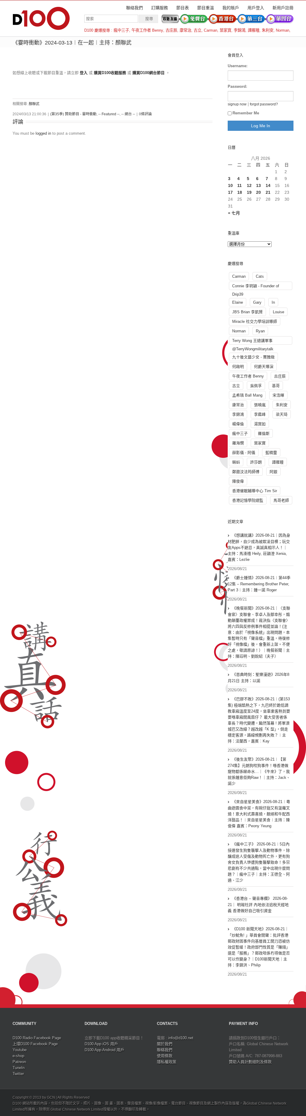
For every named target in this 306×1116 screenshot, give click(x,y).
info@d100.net (180, 1038)
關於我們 (164, 1044)
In (273, 302)
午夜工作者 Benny (147, 30)
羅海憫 (238, 443)
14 (268, 185)
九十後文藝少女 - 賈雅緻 (253, 357)
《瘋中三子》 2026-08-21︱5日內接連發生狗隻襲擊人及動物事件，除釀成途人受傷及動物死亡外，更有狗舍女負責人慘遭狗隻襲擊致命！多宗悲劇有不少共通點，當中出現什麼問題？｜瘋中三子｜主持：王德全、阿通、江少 (259, 862)
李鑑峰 (260, 414)
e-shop (18, 1056)
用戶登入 (255, 7)
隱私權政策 (166, 1062)
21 (268, 192)
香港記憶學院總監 (247, 500)
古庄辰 (171, 30)
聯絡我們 (134, 7)
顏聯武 (34, 104)
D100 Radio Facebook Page (37, 1038)
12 (249, 185)
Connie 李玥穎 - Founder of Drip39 (255, 287)
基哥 (276, 385)
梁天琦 (281, 414)
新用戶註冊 (283, 7)
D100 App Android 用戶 (104, 1050)
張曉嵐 (260, 405)
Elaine (237, 302)
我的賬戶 (230, 7)
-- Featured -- (109, 114)
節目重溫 (205, 7)
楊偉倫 (238, 424)
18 (239, 192)
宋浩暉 (278, 395)
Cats (260, 276)
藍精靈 (271, 452)
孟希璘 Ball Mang (247, 395)
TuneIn (19, 1068)
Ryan (260, 331)
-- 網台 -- (128, 114)
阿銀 (273, 471)
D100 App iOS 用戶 (101, 1044)
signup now (237, 104)
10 (230, 185)
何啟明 (238, 366)
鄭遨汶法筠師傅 (245, 471)
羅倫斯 (264, 433)
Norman (282, 30)
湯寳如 (260, 424)
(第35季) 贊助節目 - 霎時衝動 (73, 114)
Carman (210, 30)
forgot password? (264, 104)
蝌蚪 (236, 462)
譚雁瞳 (253, 30)
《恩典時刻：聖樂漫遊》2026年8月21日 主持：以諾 (258, 677)
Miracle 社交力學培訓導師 (254, 321)
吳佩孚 (256, 385)
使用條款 (164, 1056)
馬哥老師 (281, 500)
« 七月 (234, 213)
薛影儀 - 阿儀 (243, 452)
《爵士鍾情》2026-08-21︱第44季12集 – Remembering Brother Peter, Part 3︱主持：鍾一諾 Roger (259, 583)
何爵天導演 (263, 366)
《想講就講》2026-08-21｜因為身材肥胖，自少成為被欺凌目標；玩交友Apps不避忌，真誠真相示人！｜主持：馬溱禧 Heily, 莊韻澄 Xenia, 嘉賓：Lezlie (259, 547)
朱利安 (267, 30)
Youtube (20, 1050)
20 (258, 192)
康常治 (185, 30)
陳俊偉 (238, 481)
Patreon (19, 1062)
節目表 (182, 7)
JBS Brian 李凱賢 (247, 312)
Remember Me (245, 113)
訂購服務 (159, 7)
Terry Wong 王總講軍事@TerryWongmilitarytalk (252, 341)
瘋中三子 (121, 30)
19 (249, 192)
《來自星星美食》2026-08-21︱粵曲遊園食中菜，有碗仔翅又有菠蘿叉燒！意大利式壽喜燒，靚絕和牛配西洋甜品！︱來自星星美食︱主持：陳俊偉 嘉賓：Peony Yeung (259, 813)
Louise (278, 312)
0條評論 (145, 114)
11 (239, 185)
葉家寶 (225, 30)
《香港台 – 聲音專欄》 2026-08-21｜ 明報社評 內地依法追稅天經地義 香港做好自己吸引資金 (258, 904)
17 (230, 192)
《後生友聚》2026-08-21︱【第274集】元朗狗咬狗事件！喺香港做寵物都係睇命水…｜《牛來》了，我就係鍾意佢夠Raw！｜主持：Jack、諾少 (259, 771)
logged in (43, 133)
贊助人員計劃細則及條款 (250, 1062)
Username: (237, 66)
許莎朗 (256, 462)
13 (258, 185)
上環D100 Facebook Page (35, 1044)
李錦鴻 (239, 30)
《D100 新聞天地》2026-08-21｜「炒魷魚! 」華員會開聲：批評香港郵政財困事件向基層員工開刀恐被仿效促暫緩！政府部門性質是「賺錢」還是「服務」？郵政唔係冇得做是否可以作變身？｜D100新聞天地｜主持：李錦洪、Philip (259, 947)
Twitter (18, 1074)
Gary (257, 302)
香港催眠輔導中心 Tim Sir (254, 491)
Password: (237, 86)
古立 (197, 30)
